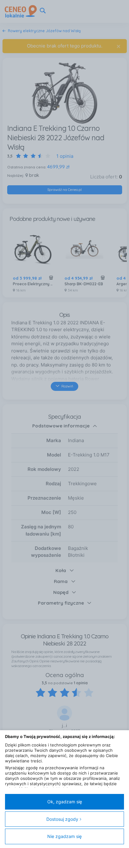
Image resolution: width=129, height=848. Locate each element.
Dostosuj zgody (62, 819)
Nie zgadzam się (64, 836)
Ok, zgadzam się (64, 801)
